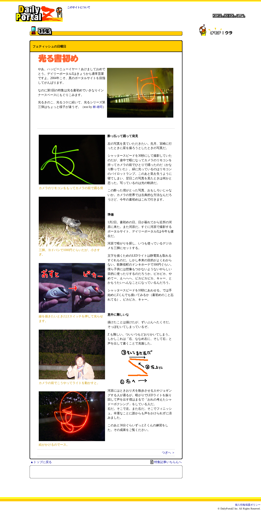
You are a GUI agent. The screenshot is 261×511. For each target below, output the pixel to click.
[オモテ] (215, 31)
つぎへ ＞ (168, 452)
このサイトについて (78, 7)
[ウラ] (228, 31)
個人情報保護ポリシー (247, 504)
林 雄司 (98, 107)
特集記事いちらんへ (168, 462)
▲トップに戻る (41, 462)
